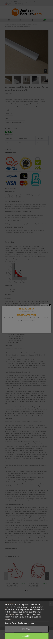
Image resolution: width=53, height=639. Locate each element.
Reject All (26, 629)
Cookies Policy (11, 623)
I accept (26, 636)
